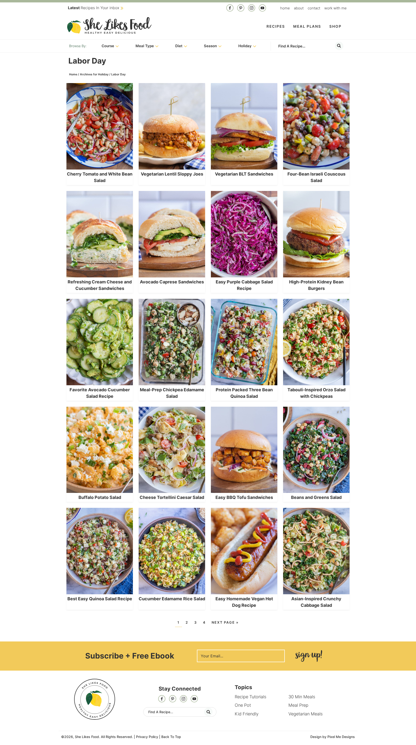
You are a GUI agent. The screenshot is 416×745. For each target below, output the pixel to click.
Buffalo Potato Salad (99, 497)
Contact (314, 8)
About (299, 8)
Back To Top (171, 737)
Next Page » (225, 622)
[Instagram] (251, 8)
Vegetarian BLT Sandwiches (244, 173)
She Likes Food (109, 25)
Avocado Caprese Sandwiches (172, 281)
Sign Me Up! (308, 656)
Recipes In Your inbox (93, 7)
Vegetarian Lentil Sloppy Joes (172, 173)
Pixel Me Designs (341, 737)
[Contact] (262, 8)
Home (285, 8)
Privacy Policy (147, 737)
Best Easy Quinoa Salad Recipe (99, 598)
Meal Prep (298, 705)
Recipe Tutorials (250, 696)
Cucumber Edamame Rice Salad (172, 598)
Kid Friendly (247, 713)
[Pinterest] (241, 8)
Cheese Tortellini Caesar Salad (172, 497)
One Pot (243, 705)
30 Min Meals (301, 696)
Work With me (335, 8)
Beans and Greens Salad (316, 497)
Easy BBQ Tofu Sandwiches (244, 497)
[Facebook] (230, 8)
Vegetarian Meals (305, 713)
